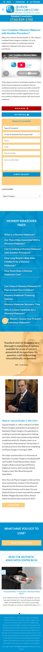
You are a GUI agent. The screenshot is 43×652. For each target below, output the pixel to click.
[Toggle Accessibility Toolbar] (5, 321)
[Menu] (3, 9)
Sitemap (32, 646)
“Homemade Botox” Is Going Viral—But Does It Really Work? (21, 593)
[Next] (41, 588)
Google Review (25, 365)
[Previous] (2, 588)
